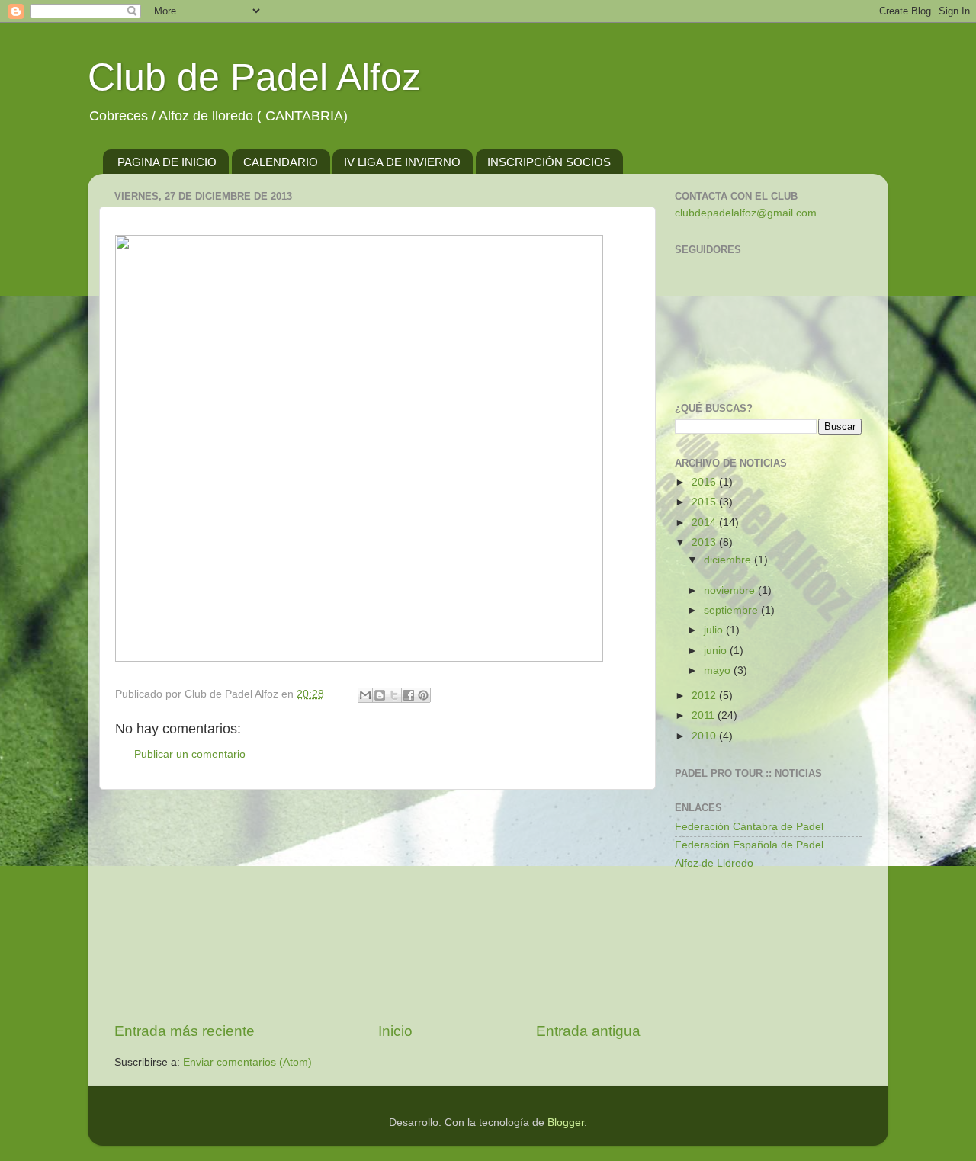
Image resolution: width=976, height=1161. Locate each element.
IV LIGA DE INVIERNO (402, 162)
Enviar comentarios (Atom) (247, 1062)
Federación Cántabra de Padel (749, 826)
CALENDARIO (280, 162)
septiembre (732, 610)
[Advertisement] (377, 905)
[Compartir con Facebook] (408, 695)
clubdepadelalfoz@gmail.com (746, 213)
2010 (705, 736)
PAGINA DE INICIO (167, 162)
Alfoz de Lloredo (714, 863)
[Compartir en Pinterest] (423, 695)
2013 (705, 542)
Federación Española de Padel (749, 845)
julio (715, 630)
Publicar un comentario (190, 754)
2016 (705, 482)
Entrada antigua (588, 1031)
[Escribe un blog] (379, 695)
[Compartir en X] (394, 695)
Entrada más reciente (184, 1031)
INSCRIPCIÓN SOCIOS (549, 162)
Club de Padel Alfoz (254, 77)
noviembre (731, 590)
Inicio (395, 1031)
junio (717, 650)
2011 (705, 715)
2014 (705, 522)
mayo (719, 670)
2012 (705, 695)
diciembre (729, 560)
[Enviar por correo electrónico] (365, 695)
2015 (705, 502)
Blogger (565, 1122)
